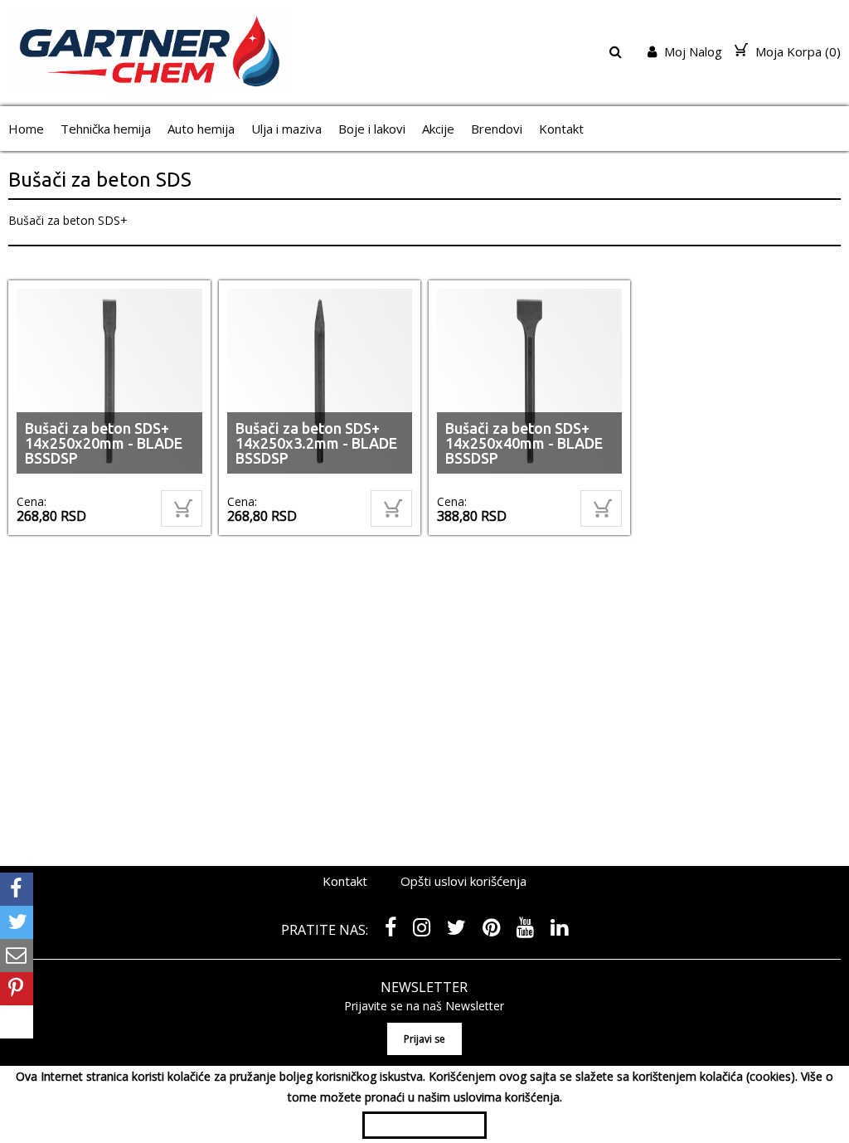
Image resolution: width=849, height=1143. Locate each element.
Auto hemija (201, 128)
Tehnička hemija (106, 128)
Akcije (438, 128)
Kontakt (561, 128)
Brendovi (496, 128)
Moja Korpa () (796, 51)
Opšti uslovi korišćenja (463, 881)
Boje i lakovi (371, 128)
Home (26, 128)
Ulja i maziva (286, 128)
